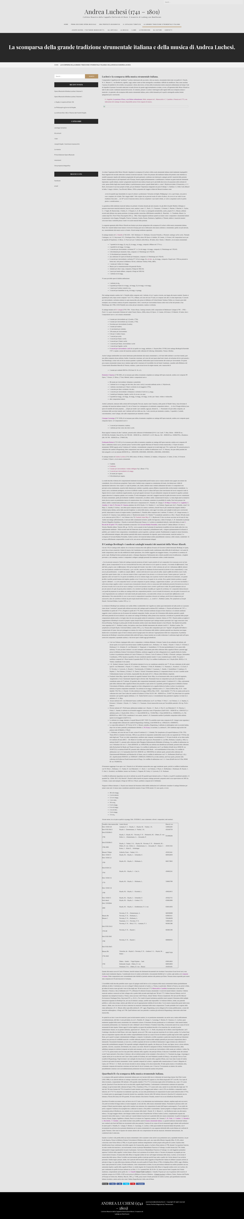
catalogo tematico (60, 128)
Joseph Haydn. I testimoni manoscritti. (88, 30)
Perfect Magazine (157, 1204)
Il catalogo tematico (132, 24)
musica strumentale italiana (154, 1121)
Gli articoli (113, 30)
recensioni (57, 160)
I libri (133, 30)
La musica (124, 30)
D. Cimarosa (124, 505)
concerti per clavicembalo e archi (120, 348)
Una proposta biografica (109, 24)
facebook (57, 181)
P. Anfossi (174, 503)
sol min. (149, 259)
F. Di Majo (166, 503)
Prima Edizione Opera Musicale (83, 24)
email (56, 186)
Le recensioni (144, 30)
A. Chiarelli (132, 1172)
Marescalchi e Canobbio (159, 988)
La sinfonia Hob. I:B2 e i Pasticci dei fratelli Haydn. (70, 113)
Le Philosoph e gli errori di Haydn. (65, 107)
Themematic (169, 1204)
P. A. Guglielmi (182, 503)
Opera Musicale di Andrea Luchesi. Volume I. (68, 97)
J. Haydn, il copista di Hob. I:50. (64, 102)
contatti (168, 30)
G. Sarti (110, 505)
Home (66, 24)
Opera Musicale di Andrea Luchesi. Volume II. (68, 91)
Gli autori (157, 30)
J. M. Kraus (146, 727)
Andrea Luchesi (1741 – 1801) (122, 11)
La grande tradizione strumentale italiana (162, 24)
